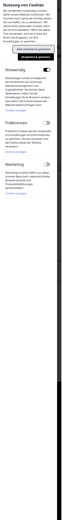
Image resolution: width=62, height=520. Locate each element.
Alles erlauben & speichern (33, 49)
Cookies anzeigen (15, 110)
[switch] (46, 70)
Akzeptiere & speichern (35, 57)
